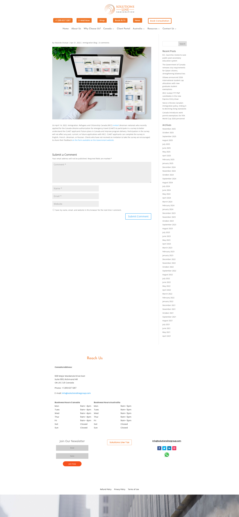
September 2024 (169, 178)
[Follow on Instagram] (174, 448)
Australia (137, 29)
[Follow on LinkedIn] (169, 448)
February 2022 (168, 297)
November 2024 (169, 171)
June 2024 (166, 190)
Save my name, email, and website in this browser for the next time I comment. (88, 210)
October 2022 (168, 267)
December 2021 (169, 305)
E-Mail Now (84, 20)
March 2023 (167, 247)
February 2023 (168, 251)
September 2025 (169, 136)
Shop (102, 20)
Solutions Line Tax (119, 442)
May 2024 (166, 194)
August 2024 (167, 182)
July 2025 (166, 144)
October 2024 (168, 175)
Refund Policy (105, 489)
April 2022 (166, 290)
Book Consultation (159, 20)
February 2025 (168, 159)
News (137, 20)
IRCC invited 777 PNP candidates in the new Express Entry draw (171, 96)
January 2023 (167, 255)
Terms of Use (133, 489)
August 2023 (167, 228)
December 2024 (169, 167)
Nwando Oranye (61, 42)
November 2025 (169, 129)
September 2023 (169, 224)
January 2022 (167, 301)
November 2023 (169, 217)
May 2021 (166, 332)
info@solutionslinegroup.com (76, 393)
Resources (152, 29)
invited (116, 125)
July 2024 (166, 186)
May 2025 (166, 152)
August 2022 (167, 274)
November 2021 (169, 309)
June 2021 (166, 328)
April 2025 (166, 155)
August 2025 (167, 140)
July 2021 (166, 324)
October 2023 (168, 221)
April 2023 (166, 244)
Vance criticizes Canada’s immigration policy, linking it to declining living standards (174, 106)
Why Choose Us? (92, 29)
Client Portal (123, 29)
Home (66, 29)
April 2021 (166, 336)
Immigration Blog (90, 42)
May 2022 (166, 286)
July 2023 (166, 232)
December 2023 (169, 213)
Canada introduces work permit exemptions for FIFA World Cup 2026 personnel (173, 115)
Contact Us (168, 29)
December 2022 (169, 259)
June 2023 (166, 236)
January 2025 (167, 163)
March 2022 (167, 294)
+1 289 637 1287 (63, 20)
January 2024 (167, 209)
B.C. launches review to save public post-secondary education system (174, 58)
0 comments (104, 42)
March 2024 (167, 201)
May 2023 (166, 240)
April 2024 (166, 198)
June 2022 (166, 282)
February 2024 (168, 205)
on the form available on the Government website (93, 140)
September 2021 (169, 317)
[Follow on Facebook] (159, 448)
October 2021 (168, 313)
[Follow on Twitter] (164, 448)
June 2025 (166, 148)
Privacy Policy (119, 489)
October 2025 (168, 132)
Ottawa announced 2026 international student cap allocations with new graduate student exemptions (173, 83)
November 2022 (169, 263)
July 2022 (166, 278)
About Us (76, 29)
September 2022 (169, 271)
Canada (107, 29)
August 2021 (167, 320)
